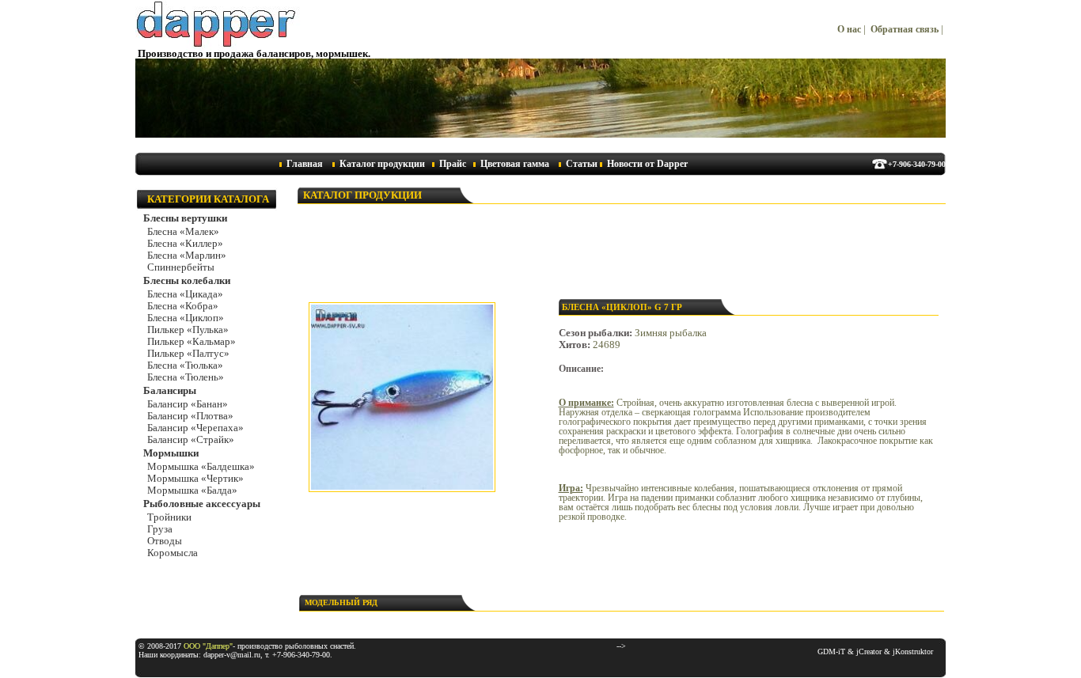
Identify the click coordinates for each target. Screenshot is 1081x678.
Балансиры (169, 390)
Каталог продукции (382, 163)
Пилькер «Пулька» (188, 329)
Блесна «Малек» (183, 231)
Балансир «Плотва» (190, 416)
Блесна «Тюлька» (185, 365)
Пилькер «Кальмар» (191, 341)
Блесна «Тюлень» (185, 377)
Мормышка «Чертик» (195, 478)
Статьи (581, 163)
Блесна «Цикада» (185, 294)
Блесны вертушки (185, 218)
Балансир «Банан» (187, 404)
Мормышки (171, 453)
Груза (160, 529)
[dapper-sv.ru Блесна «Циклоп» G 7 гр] (402, 488)
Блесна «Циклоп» (185, 318)
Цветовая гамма (514, 163)
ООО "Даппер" (208, 646)
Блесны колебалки (186, 280)
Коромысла (172, 553)
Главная (304, 163)
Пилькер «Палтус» (188, 353)
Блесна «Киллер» (185, 243)
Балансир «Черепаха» (195, 428)
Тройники (169, 517)
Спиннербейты (180, 267)
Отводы (164, 541)
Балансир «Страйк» (190, 439)
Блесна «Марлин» (186, 255)
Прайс (452, 163)
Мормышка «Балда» (192, 490)
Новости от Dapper (647, 163)
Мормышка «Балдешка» (201, 466)
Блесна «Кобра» (182, 306)
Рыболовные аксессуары (201, 503)
